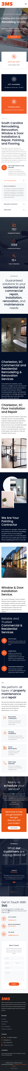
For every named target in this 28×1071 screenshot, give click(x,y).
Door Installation (5, 1026)
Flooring (3, 1019)
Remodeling (4, 1021)
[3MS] (7, 4)
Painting (3, 1024)
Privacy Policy (14, 1068)
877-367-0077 (12, 926)
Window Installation (6, 1029)
